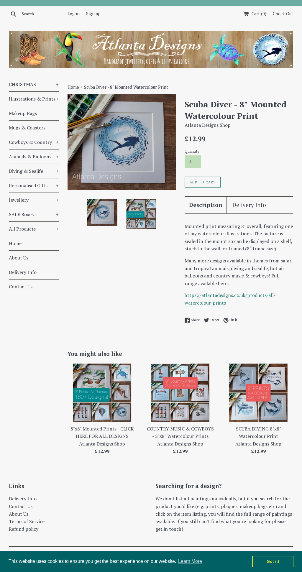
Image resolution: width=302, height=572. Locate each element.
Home (15, 243)
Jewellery (34, 200)
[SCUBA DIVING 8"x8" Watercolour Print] (258, 392)
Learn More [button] (190, 561)
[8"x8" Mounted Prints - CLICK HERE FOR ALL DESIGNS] (102, 392)
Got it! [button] (273, 561)
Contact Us (20, 286)
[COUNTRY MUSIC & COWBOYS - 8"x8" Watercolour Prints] (180, 392)
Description (205, 204)
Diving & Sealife (34, 171)
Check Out (283, 14)
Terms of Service (27, 521)
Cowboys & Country (34, 142)
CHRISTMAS (34, 84)
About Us (18, 257)
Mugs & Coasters (27, 127)
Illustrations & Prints (34, 99)
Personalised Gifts (34, 185)
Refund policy (23, 529)
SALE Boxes (34, 214)
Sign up (93, 14)
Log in (74, 14)
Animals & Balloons (34, 156)
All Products (34, 229)
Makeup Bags (23, 113)
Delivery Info (23, 272)
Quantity (192, 151)
